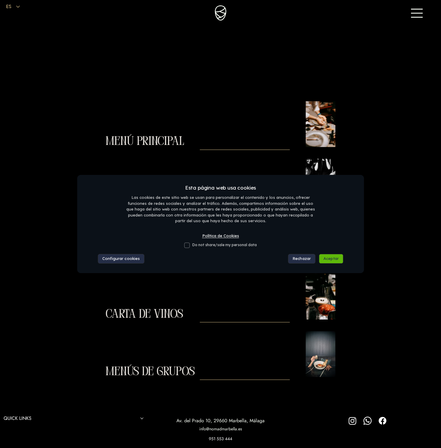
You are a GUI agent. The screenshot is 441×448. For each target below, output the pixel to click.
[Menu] (417, 13)
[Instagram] (352, 421)
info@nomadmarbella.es (220, 429)
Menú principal (145, 142)
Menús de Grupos (150, 372)
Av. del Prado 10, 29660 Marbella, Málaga (220, 420)
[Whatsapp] (367, 421)
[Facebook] (382, 421)
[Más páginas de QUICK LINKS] (141, 418)
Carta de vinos (144, 314)
